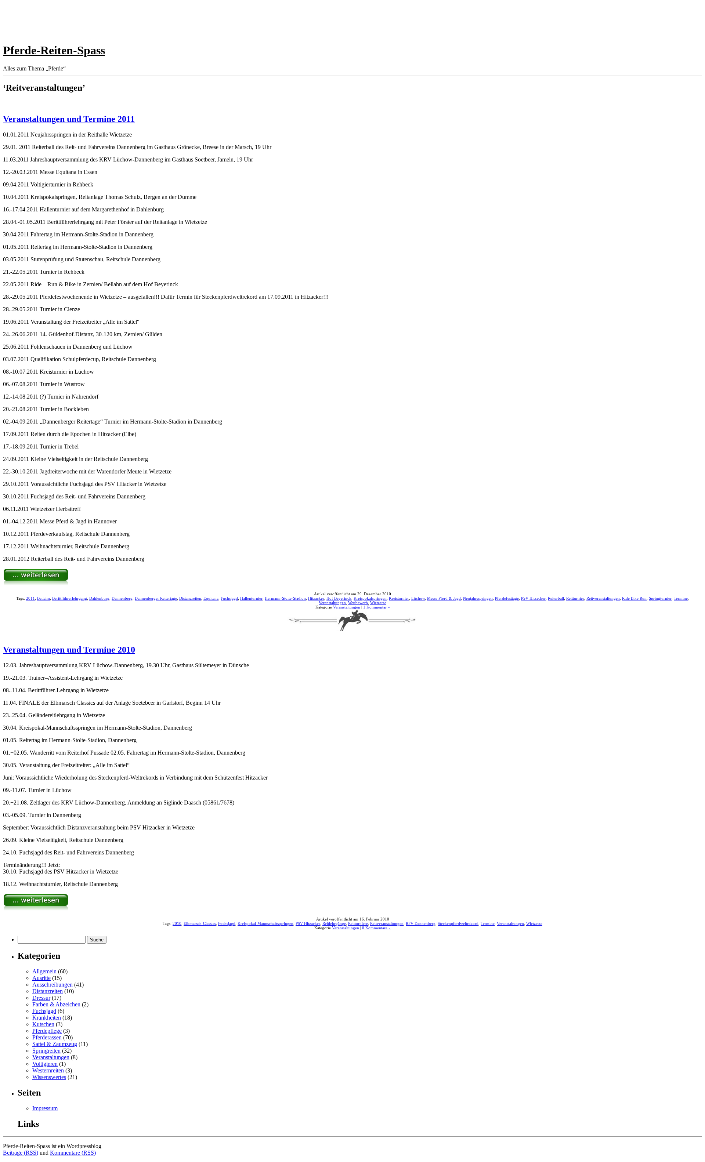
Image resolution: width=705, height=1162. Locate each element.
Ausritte (41, 978)
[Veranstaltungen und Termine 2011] (36, 584)
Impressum (45, 1108)
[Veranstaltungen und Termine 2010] (36, 909)
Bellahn (43, 598)
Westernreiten (48, 1070)
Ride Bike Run (634, 598)
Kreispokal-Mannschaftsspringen (265, 923)
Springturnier (660, 598)
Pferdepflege (47, 1031)
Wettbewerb (358, 602)
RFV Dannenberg (420, 923)
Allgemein (44, 971)
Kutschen (43, 1024)
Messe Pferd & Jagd (444, 598)
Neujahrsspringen (478, 598)
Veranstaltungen (332, 602)
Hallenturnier (251, 598)
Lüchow (418, 598)
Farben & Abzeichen (56, 1004)
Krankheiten (46, 1017)
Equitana (210, 598)
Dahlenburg (99, 598)
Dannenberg (122, 598)
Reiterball (556, 598)
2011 (30, 598)
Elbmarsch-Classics (200, 923)
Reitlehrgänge (334, 923)
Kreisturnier (399, 598)
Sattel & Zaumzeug (54, 1044)
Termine (681, 598)
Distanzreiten (190, 598)
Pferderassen (47, 1037)
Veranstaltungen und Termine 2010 (69, 649)
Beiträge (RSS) (20, 1153)
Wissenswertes (49, 1077)
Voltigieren (45, 1064)
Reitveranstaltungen (603, 598)
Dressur (41, 998)
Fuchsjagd (229, 598)
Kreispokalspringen (370, 598)
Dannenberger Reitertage (156, 598)
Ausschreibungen (52, 984)
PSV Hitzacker (533, 598)
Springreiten (46, 1050)
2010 (177, 923)
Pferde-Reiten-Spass (54, 50)
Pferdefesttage (507, 598)
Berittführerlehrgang (69, 598)
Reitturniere (358, 923)
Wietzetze (378, 602)
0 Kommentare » (376, 928)
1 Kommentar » (376, 607)
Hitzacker (316, 598)
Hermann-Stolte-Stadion (285, 598)
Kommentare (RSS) (73, 1153)
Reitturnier (575, 598)
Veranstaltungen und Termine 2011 (69, 119)
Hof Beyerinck (338, 598)
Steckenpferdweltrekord (458, 923)
